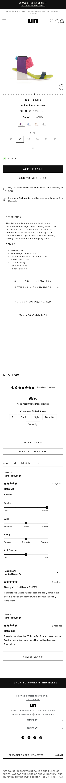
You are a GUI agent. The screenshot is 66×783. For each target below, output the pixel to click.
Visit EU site (33, 700)
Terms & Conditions (22, 714)
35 (11, 139)
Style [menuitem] (36, 417)
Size (33, 133)
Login (52, 198)
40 (55, 139)
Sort (6, 463)
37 (28, 139)
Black (44, 123)
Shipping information (33, 281)
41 (33, 148)
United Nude (25, 711)
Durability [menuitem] (49, 417)
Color (33, 117)
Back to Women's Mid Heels (35, 683)
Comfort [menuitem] (24, 417)
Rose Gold (37, 123)
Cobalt (29, 123)
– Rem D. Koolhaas (33, 774)
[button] (33, 105)
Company (32, 728)
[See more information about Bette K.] (57, 617)
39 (46, 139)
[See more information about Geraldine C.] (57, 573)
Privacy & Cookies (44, 714)
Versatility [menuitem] (33, 424)
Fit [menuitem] (13, 417)
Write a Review (40, 452)
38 (37, 139)
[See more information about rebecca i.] (57, 475)
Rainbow (21, 123)
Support (32, 720)
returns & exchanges (33, 287)
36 (19, 139)
